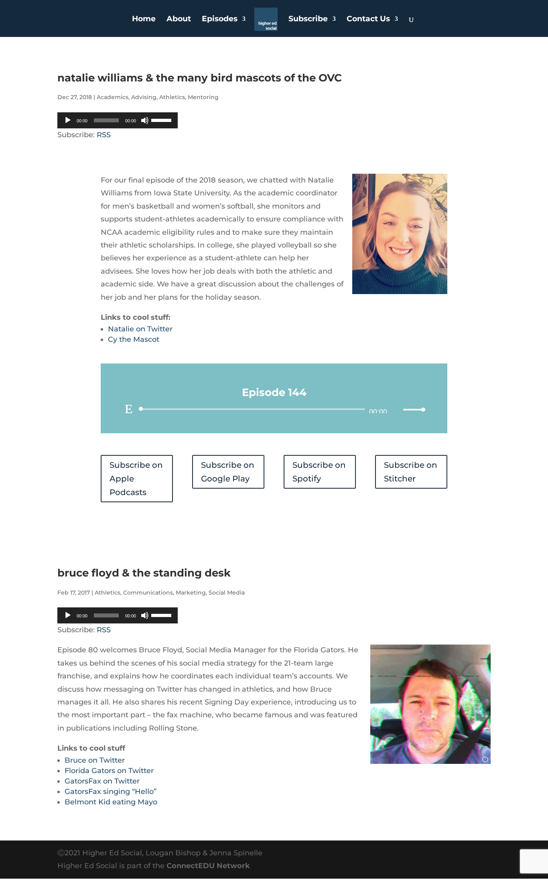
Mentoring (203, 97)
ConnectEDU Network (208, 865)
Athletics (172, 97)
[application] (117, 120)
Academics (112, 97)
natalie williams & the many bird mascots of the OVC (199, 77)
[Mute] (145, 120)
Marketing (191, 592)
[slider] (162, 119)
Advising (143, 97)
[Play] (68, 120)
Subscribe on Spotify (319, 471)
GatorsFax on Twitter (102, 781)
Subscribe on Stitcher (410, 471)
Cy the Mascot (133, 339)
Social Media (227, 592)
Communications (148, 592)
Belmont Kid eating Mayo (111, 802)
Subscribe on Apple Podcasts (136, 478)
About (178, 19)
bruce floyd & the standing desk (144, 572)
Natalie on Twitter (140, 329)
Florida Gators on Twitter (109, 770)
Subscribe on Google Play (227, 471)
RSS (104, 134)
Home (144, 19)
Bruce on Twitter (95, 760)
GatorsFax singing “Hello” (110, 791)
